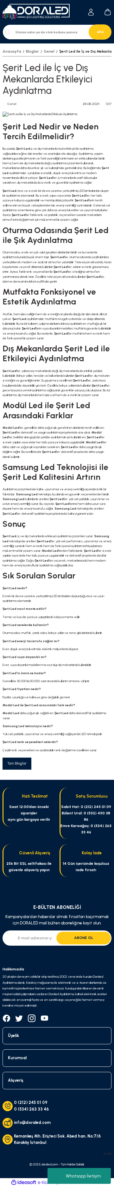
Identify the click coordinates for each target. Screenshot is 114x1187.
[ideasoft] (23, 1182)
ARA (100, 32)
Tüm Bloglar (17, 763)
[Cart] (107, 12)
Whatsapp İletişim (83, 1176)
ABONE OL (83, 938)
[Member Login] (91, 12)
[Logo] (38, 12)
